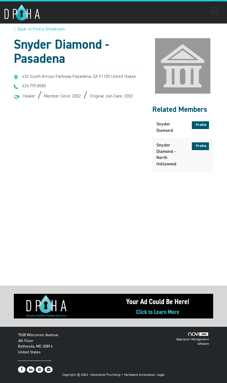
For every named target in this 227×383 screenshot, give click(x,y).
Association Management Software (192, 341)
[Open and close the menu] (131, 11)
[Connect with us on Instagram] (39, 369)
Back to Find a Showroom (40, 29)
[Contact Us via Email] (49, 369)
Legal (161, 375)
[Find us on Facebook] (21, 369)
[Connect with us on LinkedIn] (30, 369)
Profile (201, 125)
